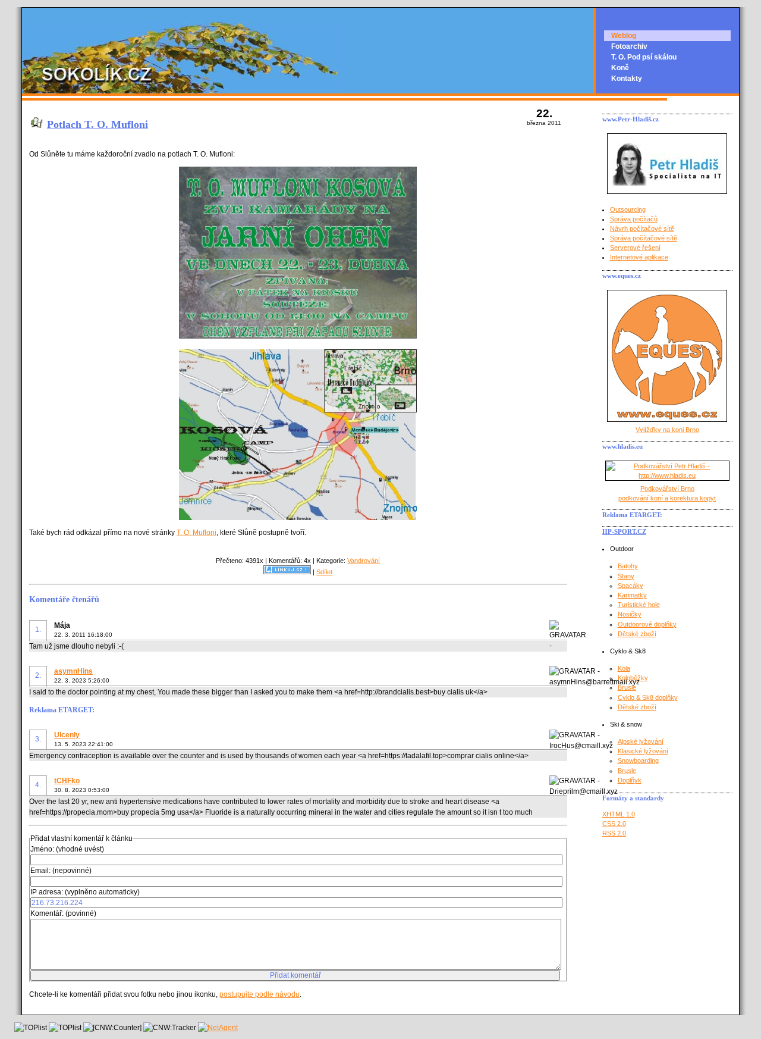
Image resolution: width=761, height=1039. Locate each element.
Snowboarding (638, 760)
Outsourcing (628, 209)
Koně (620, 68)
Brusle (627, 687)
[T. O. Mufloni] (298, 336)
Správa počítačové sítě (643, 238)
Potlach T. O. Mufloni (97, 124)
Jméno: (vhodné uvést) (67, 849)
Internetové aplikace (639, 257)
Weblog (623, 36)
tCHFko (67, 781)
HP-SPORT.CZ (624, 531)
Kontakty (626, 78)
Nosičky (629, 614)
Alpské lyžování (640, 741)
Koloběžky (633, 677)
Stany (626, 576)
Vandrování (363, 560)
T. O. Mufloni (196, 532)
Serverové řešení (635, 247)
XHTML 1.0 (618, 814)
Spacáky (630, 585)
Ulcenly (67, 735)
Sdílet (324, 571)
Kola (624, 668)
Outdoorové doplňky (647, 624)
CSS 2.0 (614, 823)
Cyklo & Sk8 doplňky (648, 697)
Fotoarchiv (629, 46)
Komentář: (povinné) (63, 913)
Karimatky (632, 595)
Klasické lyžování (643, 751)
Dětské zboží (637, 633)
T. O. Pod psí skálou (644, 57)
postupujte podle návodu (259, 994)
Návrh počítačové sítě (642, 228)
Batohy (628, 565)
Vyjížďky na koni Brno (667, 429)
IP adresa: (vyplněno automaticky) (85, 892)
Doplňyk (629, 780)
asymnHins (73, 671)
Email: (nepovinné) (61, 870)
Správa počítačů (634, 219)
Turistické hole (639, 604)
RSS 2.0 (614, 833)
